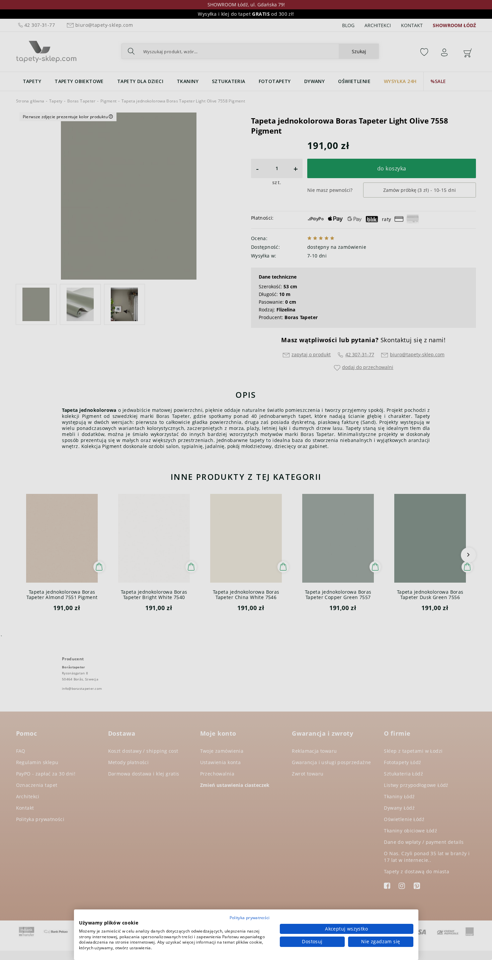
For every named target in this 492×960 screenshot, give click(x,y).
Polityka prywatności (250, 917)
